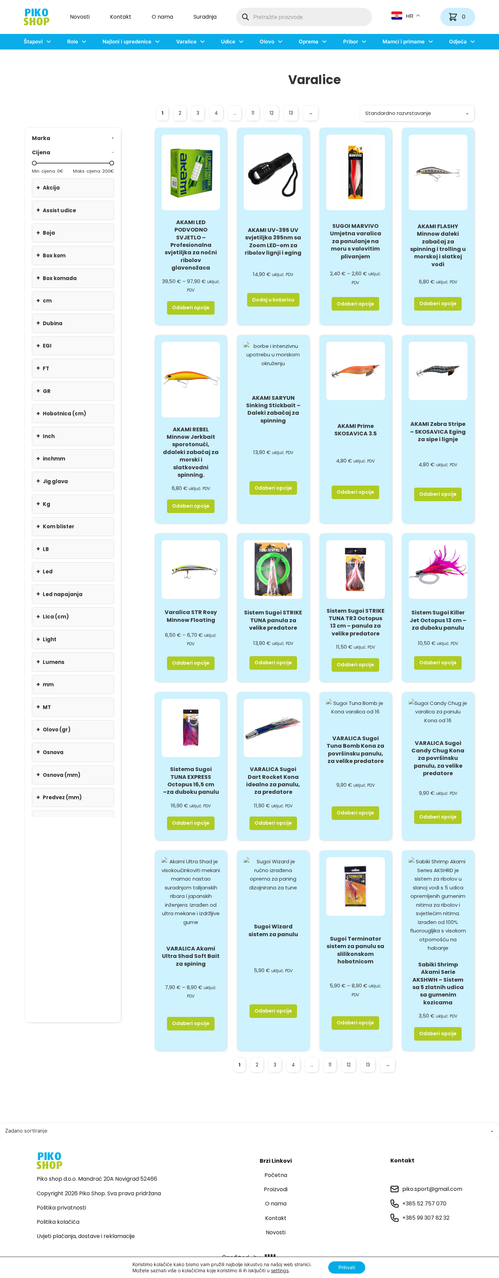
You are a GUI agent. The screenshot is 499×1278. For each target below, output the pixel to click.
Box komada (56, 278)
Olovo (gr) (53, 729)
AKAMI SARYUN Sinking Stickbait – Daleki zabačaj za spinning (273, 409)
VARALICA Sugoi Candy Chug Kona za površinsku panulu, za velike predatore (437, 758)
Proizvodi (276, 1189)
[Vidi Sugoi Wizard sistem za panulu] (273, 874)
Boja (45, 233)
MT (43, 707)
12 (272, 113)
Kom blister (55, 526)
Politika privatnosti (61, 1208)
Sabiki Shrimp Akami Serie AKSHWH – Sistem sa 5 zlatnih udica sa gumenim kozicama (438, 983)
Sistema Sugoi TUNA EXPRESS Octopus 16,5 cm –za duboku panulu (191, 780)
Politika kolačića (58, 1222)
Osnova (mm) (58, 774)
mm (45, 684)
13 (291, 113)
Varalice (186, 41)
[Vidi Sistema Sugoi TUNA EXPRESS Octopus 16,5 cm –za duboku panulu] (191, 727)
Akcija (48, 187)
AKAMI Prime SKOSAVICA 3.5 (355, 429)
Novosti (80, 17)
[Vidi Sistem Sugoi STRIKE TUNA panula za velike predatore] (273, 568)
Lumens (50, 661)
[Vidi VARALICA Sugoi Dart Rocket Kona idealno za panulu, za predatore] (273, 727)
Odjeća (458, 41)
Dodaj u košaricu (273, 299)
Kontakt (120, 17)
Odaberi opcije (190, 307)
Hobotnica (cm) (61, 413)
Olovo (267, 41)
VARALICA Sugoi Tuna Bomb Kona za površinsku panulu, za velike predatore (355, 749)
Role (72, 41)
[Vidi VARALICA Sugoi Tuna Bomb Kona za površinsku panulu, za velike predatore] (355, 706)
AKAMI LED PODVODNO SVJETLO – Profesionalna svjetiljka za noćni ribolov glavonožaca (191, 245)
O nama (162, 17)
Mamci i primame (404, 41)
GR (43, 391)
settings (280, 1270)
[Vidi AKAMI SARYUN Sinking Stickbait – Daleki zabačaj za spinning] (273, 354)
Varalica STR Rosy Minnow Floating (191, 616)
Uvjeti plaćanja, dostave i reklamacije (86, 1236)
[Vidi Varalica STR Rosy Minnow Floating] (191, 568)
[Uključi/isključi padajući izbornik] (48, 41)
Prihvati (346, 1267)
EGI (44, 345)
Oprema (308, 41)
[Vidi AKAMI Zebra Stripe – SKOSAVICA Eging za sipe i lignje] (438, 370)
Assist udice (56, 210)
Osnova (49, 752)
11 (253, 113)
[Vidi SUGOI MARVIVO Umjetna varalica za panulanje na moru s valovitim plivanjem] (355, 172)
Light (46, 639)
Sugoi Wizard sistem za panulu (273, 930)
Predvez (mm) (59, 797)
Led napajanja (59, 594)
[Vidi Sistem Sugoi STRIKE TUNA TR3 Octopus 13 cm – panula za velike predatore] (355, 568)
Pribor (350, 41)
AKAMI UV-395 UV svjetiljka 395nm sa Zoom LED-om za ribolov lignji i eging (273, 241)
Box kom (51, 255)
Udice (228, 41)
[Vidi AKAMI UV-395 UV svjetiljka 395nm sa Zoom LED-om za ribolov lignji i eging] (273, 172)
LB (42, 549)
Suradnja (205, 17)
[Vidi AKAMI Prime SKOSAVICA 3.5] (355, 370)
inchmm (50, 458)
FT (42, 368)
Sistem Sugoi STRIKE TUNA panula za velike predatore (273, 620)
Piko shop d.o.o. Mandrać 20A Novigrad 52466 (97, 1179)
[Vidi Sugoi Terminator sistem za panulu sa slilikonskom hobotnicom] (355, 886)
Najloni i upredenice (127, 41)
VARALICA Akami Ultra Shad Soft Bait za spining (191, 956)
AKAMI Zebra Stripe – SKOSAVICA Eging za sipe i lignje (438, 431)
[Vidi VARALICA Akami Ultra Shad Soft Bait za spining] (191, 891)
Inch (45, 436)
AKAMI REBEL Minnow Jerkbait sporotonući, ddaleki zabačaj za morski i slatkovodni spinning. (191, 452)
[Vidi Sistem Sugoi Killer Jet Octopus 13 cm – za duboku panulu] (438, 568)
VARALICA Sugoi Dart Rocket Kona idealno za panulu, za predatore (273, 780)
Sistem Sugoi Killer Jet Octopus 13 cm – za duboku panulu (438, 620)
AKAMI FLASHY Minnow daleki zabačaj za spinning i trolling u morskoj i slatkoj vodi (438, 245)
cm (44, 300)
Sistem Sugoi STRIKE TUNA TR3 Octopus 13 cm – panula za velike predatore (356, 622)
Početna (275, 1175)
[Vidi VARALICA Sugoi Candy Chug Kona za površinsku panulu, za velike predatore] (438, 711)
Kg (43, 503)
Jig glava (52, 481)
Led (44, 571)
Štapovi (33, 41)
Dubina (49, 323)
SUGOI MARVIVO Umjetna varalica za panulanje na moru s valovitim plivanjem (355, 241)
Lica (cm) (52, 616)
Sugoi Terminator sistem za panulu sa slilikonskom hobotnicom (355, 950)
